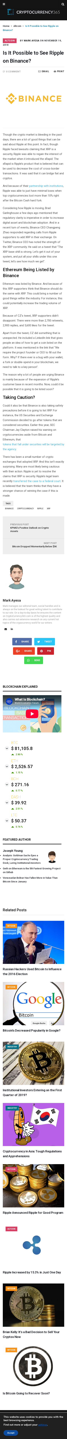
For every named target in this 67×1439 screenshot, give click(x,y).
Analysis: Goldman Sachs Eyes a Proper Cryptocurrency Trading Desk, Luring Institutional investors (22, 859)
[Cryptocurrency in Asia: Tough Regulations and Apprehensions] (33, 1145)
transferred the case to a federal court (36, 481)
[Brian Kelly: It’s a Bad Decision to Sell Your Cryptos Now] (33, 1325)
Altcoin (17, 26)
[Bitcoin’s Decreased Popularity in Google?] (33, 1024)
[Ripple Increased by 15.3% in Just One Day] (33, 1266)
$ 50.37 (18, 820)
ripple (40, 509)
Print (60, 71)
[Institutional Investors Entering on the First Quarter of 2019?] (33, 1083)
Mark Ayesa (31, 40)
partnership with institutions (46, 186)
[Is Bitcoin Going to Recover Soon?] (33, 1387)
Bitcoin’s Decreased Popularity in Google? (31, 1030)
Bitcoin (11, 926)
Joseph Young (13, 851)
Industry (12, 1047)
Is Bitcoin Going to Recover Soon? (26, 1393)
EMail (45, 71)
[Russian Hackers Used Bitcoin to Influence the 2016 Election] (33, 962)
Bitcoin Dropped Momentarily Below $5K (34, 545)
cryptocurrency (25, 509)
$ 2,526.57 (22, 766)
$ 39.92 (18, 802)
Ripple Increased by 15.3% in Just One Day (32, 1272)
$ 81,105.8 (22, 748)
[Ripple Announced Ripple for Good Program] (33, 1206)
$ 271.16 (20, 784)
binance (9, 509)
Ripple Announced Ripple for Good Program (33, 1212)
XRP (48, 509)
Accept (10, 1432)
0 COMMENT (13, 71)
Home (6, 26)
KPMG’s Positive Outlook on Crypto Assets (29, 528)
